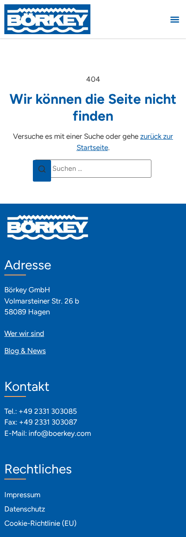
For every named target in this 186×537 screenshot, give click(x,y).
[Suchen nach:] (93, 169)
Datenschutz (24, 509)
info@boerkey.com (60, 433)
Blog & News (25, 350)
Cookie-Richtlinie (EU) (40, 523)
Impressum (22, 494)
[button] (174, 19)
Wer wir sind (24, 333)
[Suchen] (42, 171)
